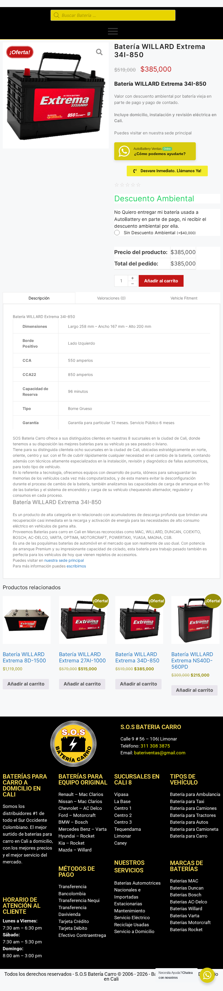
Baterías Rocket (186, 929)
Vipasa (121, 794)
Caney (120, 843)
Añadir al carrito (161, 280)
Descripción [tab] (39, 298)
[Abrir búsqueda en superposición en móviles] (113, 15)
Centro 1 (123, 808)
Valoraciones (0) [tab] (111, 298)
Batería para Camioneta (194, 829)
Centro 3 (123, 822)
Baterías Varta (184, 915)
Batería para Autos (189, 822)
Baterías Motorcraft (190, 922)
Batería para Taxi (187, 801)
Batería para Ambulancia (195, 794)
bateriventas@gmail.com (159, 752)
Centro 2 (123, 815)
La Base (122, 801)
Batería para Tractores (193, 815)
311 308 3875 (155, 746)
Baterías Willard (186, 908)
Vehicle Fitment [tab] (184, 298)
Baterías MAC (184, 881)
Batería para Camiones (193, 808)
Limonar (122, 836)
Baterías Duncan (186, 888)
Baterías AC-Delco (188, 901)
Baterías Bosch (185, 894)
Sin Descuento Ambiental (160, 232)
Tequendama (127, 829)
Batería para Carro (188, 836)
